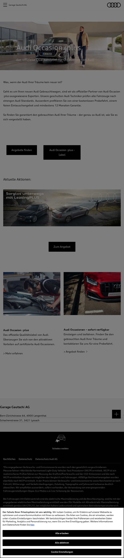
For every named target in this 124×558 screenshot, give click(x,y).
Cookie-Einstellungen (62, 552)
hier (32, 524)
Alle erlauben (62, 533)
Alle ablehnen (62, 542)
